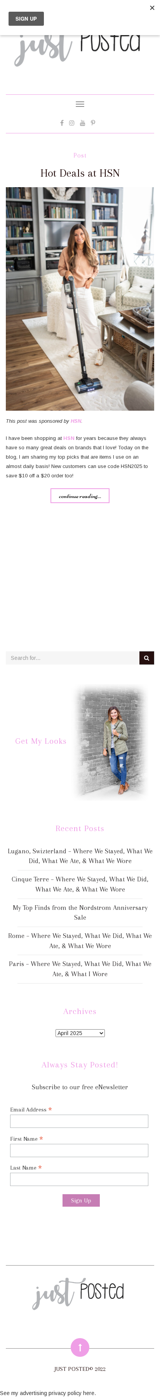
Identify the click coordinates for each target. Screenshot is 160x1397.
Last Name (26, 1167)
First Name (26, 1139)
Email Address (31, 1109)
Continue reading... (80, 495)
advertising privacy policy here (57, 1393)
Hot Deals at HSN (80, 173)
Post (80, 155)
